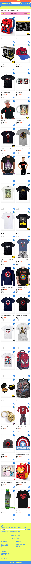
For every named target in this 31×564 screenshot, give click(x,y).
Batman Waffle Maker (4, 398)
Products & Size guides (4, 544)
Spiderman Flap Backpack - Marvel (6, 36)
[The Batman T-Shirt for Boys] (23, 165)
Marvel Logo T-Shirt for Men (5, 231)
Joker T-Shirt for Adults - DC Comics (6, 343)
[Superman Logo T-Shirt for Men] (23, 499)
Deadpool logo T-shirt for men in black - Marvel (23, 315)
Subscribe (27, 529)
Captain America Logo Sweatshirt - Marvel (7, 287)
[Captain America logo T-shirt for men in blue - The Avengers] (8, 304)
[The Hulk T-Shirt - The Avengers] (8, 193)
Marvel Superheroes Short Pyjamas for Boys (22, 259)
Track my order (16, 538)
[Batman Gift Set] (8, 54)
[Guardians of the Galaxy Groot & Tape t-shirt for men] (23, 332)
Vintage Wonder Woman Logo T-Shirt (21, 287)
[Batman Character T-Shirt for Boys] (8, 137)
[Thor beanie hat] (8, 109)
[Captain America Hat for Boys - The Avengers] (23, 443)
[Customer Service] (25, 3)
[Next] (18, 519)
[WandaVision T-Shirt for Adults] (8, 81)
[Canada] (1, 554)
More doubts (3, 547)
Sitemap (17, 547)
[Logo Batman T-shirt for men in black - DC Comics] (8, 248)
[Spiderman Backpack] (23, 360)
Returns (2, 546)
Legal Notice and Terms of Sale (20, 544)
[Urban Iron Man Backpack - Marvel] (23, 471)
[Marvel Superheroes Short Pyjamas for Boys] (23, 248)
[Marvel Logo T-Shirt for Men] (8, 221)
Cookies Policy (18, 546)
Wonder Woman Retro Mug (20, 120)
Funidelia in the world (19, 543)
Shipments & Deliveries (4, 545)
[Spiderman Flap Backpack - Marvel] (8, 26)
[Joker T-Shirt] (8, 165)
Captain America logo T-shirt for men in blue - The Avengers (7, 315)
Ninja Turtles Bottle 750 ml (4, 510)
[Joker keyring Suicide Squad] (8, 415)
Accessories (19, 5)
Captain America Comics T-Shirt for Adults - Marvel (7, 371)
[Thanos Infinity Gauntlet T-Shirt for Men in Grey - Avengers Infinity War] (23, 137)
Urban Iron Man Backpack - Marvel (21, 482)
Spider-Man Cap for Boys (19, 64)
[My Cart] (29, 3)
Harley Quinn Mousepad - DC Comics (6, 482)
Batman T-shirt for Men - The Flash (21, 231)
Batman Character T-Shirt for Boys (6, 148)
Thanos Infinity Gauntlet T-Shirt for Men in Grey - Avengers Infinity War (23, 148)
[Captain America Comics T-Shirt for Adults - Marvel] (8, 360)
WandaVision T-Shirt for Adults (5, 92)
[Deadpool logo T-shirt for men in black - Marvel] (23, 304)
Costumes (11, 5)
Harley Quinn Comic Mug (19, 92)
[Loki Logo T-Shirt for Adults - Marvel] (23, 193)
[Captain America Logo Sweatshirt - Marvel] (8, 276)
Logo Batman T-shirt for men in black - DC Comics (7, 260)
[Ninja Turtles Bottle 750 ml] (8, 499)
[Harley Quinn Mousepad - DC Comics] (8, 471)
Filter (3, 13)
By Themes (4, 5)
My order (2, 543)
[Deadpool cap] (8, 443)
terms (16, 531)
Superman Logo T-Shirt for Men (20, 510)
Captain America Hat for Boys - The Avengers (22, 454)
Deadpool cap (3, 454)
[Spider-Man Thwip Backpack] (23, 388)
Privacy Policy (18, 545)
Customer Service (16, 535)
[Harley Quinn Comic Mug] (23, 81)
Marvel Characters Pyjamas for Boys (21, 426)
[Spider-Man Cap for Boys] (23, 54)
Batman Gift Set (3, 64)
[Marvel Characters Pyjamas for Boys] (23, 415)
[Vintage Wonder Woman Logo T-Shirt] (23, 276)
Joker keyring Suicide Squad (5, 426)
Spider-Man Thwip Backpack (20, 398)
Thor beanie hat (3, 120)
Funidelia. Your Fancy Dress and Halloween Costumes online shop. (5, 3)
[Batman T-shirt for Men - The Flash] (23, 221)
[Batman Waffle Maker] (8, 388)
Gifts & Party (26, 5)
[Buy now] (14, 42)
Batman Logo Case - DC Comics (20, 36)
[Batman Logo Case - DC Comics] (23, 26)
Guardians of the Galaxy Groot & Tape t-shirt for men (23, 343)
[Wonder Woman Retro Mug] (23, 109)
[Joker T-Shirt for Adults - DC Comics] (8, 332)
